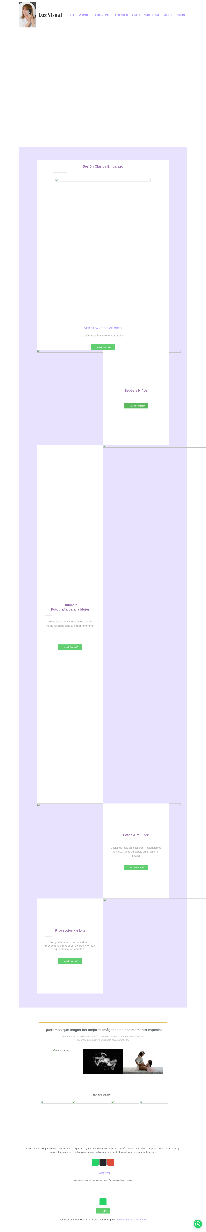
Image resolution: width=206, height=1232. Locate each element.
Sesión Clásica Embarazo (103, 166)
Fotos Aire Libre (136, 835)
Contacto (168, 14)
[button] (20, 78)
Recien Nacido (121, 14)
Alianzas (181, 14)
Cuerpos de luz (151, 14)
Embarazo (83, 14)
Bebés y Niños (102, 14)
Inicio (71, 14)
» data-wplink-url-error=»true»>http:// (103, 1187)
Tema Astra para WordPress (132, 1219)
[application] (89, 14)
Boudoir (136, 14)
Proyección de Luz (70, 930)
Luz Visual (50, 14)
